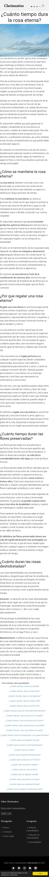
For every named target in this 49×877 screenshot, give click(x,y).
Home (6, 827)
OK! (40, 873)
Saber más (6, 813)
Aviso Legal (8, 836)
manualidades (34, 842)
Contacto (7, 832)
